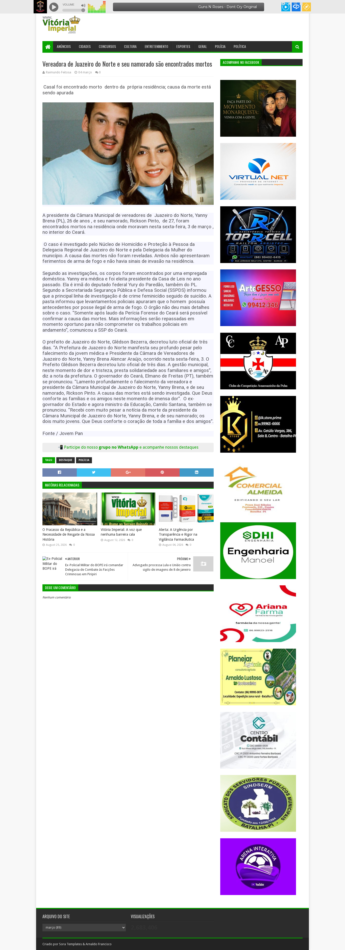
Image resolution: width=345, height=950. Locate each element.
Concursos (107, 46)
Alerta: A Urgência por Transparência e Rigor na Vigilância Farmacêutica (178, 534)
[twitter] (289, 4)
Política (240, 46)
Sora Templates (70, 944)
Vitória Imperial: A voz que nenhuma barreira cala (121, 532)
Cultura (130, 46)
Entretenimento (156, 46)
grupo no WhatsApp (149, 447)
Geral (202, 46)
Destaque (65, 460)
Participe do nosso (81, 447)
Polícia (220, 46)
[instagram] (295, 4)
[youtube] (283, 4)
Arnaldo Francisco (99, 944)
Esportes (183, 46)
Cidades (85, 46)
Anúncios (64, 46)
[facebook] (301, 4)
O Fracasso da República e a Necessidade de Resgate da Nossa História (68, 534)
